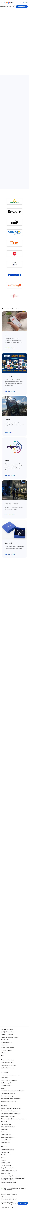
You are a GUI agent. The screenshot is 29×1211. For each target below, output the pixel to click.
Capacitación (4, 1129)
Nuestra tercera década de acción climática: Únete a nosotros (14, 1189)
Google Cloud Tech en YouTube (9, 1170)
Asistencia (4, 1121)
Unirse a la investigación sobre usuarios (11, 1175)
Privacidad (14, 1194)
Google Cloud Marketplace (8, 1116)
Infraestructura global (6, 1042)
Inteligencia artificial (6, 1085)
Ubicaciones (4, 1045)
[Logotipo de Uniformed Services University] (14, 264)
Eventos (3, 1157)
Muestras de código (6, 1124)
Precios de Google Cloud (7, 1062)
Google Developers (6, 1134)
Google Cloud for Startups (7, 1137)
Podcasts (3, 1160)
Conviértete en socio (6, 1155)
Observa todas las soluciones (8, 1101)
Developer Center (5, 1162)
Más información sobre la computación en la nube (14, 1119)
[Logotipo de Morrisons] (14, 201)
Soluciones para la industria (8, 1093)
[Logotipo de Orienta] (14, 232)
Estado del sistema (6, 1140)
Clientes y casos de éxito (7, 1047)
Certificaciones (5, 1132)
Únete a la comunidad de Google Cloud (14, 1018)
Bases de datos (5, 1077)
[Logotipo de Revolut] (14, 211)
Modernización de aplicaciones (9, 1080)
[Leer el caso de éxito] (13, 123)
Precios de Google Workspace (8, 1065)
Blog (2, 1055)
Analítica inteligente (6, 1083)
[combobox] (7, 1207)
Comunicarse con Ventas (7, 1149)
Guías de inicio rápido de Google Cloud (10, 1113)
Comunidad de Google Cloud (8, 1182)
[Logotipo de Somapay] (14, 285)
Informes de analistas (6, 1050)
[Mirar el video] (11, 152)
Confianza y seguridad (7, 1034)
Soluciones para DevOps (7, 1096)
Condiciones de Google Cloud (9, 1199)
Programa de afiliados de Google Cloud (11, 1108)
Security (3, 1088)
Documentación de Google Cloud (9, 1111)
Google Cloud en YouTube (7, 1168)
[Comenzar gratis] (22, 7)
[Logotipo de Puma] (14, 222)
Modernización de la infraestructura (10, 1075)
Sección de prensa (6, 1165)
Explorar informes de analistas (14, 1003)
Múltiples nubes (5, 1039)
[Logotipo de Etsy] (14, 243)
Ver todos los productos (7, 1068)
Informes (3, 1053)
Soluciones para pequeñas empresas (10, 1098)
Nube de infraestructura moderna (9, 1037)
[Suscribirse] (22, 1203)
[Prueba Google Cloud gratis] (14, 55)
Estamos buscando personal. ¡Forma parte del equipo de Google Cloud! (12, 1179)
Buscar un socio (5, 1152)
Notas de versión (5, 1142)
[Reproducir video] (14, 65)
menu (2, 3)
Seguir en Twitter (5, 1173)
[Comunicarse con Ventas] (14, 50)
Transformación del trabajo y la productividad (12, 1090)
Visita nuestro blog (14, 988)
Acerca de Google (5, 1194)
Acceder (25, 2)
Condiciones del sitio (7, 1197)
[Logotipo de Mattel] (14, 253)
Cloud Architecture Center (8, 1126)
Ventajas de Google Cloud (7, 1032)
